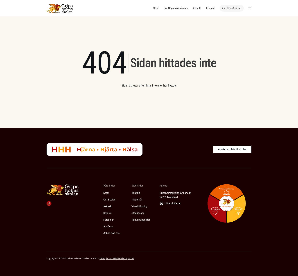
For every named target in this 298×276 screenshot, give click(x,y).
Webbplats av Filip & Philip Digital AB (116, 258)
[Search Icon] (232, 8)
